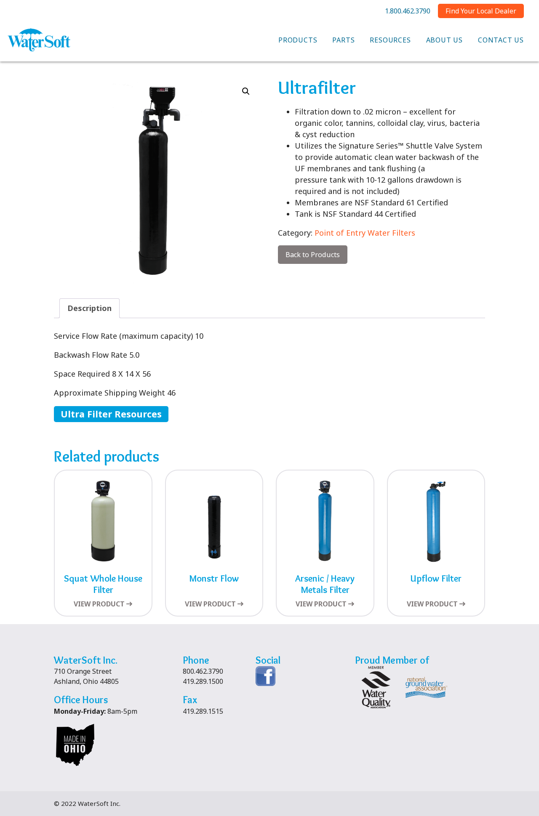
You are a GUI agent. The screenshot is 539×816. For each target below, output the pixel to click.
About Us (444, 40)
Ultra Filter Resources (111, 414)
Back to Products (313, 254)
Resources (390, 40)
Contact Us (501, 40)
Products (297, 40)
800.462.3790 (203, 671)
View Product (99, 604)
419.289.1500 (203, 681)
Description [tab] (89, 308)
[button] (245, 91)
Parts (343, 40)
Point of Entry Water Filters (365, 233)
